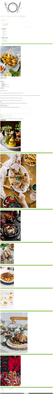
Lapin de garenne (5, 33)
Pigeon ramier (4, 35)
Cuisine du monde (5, 41)
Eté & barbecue (5, 40)
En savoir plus (26, 393)
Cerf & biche (4, 31)
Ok (24, 393)
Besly (3, 104)
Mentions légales (4, 390)
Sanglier (4, 36)
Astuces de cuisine (5, 25)
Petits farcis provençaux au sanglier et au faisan (9, 152)
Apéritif (4, 39)
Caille (4, 30)
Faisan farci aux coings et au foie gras (7, 288)
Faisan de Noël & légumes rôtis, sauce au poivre (9, 387)
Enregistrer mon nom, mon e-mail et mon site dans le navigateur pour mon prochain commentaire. (12, 118)
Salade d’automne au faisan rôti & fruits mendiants (9, 242)
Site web (1, 117)
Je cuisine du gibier (7, 104)
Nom (1, 114)
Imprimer (1, 79)
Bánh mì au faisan (3, 265)
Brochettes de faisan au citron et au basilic (8, 209)
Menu (1, 0)
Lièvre (4, 34)
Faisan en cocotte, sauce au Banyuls (6, 354)
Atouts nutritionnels (5, 24)
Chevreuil (4, 32)
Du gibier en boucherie (5, 23)
